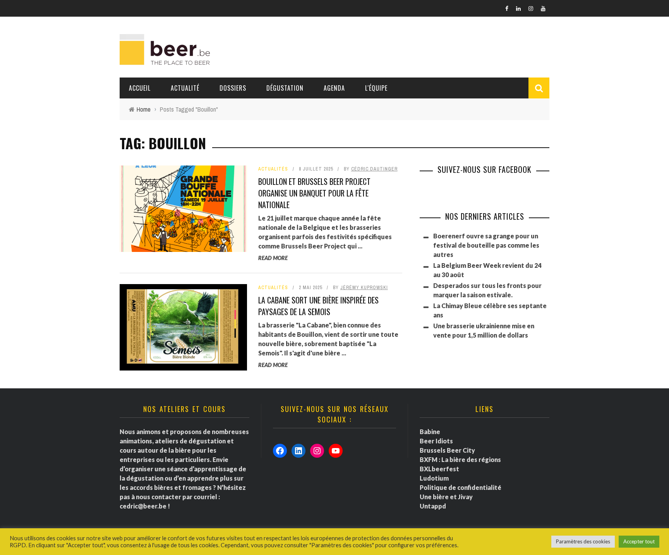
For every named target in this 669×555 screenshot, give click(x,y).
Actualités (273, 169)
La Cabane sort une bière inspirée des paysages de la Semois (318, 305)
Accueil (140, 88)
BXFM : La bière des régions (460, 459)
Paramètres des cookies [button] (583, 541)
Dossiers (233, 88)
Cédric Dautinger (374, 169)
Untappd (433, 506)
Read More (273, 258)
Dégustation (285, 88)
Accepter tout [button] (639, 541)
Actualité (185, 88)
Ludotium (434, 478)
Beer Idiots (436, 441)
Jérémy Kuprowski (364, 287)
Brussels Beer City (447, 450)
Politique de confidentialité (460, 487)
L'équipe (376, 88)
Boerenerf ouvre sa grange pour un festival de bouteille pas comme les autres (486, 245)
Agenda (334, 88)
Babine (430, 431)
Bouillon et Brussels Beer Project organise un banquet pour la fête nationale (314, 193)
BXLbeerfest (439, 468)
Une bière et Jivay (446, 496)
